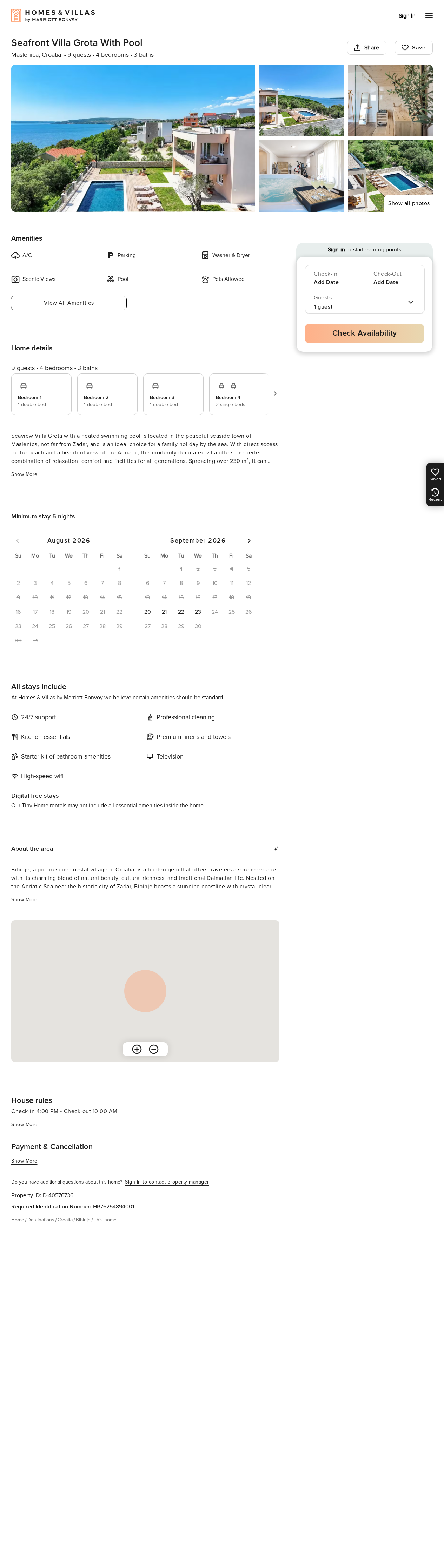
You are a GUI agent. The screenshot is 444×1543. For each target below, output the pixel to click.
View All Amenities (69, 302)
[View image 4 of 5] (301, 176)
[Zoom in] (137, 1049)
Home (17, 1220)
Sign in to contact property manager (167, 1182)
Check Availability (364, 333)
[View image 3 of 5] (390, 100)
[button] (147, 612)
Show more (24, 474)
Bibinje (83, 1220)
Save (418, 47)
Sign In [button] (407, 15)
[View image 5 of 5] (390, 176)
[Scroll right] (275, 393)
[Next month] (249, 540)
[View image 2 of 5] (301, 100)
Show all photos (409, 203)
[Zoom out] (153, 1049)
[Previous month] (17, 540)
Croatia (65, 1220)
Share (371, 47)
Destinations (40, 1220)
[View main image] (133, 138)
